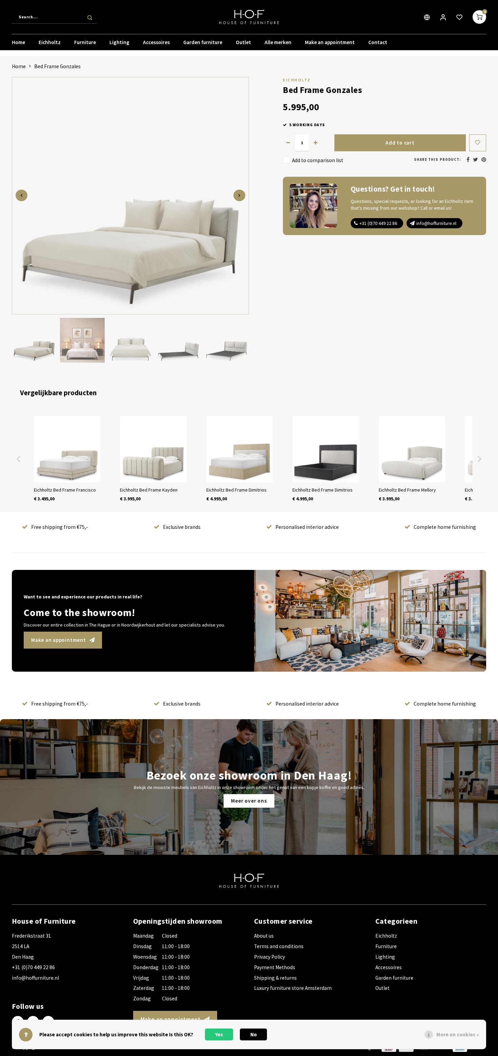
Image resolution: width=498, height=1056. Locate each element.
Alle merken (278, 42)
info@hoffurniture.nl (436, 223)
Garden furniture (202, 42)
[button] (18, 459)
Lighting (119, 42)
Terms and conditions (279, 946)
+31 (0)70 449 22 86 (378, 223)
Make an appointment (330, 42)
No (253, 1034)
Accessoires (156, 42)
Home (18, 42)
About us (264, 936)
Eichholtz (50, 42)
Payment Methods (274, 967)
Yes (219, 1034)
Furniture (85, 42)
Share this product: (437, 159)
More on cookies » (457, 1034)
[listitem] (67, 459)
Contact (377, 42)
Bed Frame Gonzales (57, 66)
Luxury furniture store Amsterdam (293, 988)
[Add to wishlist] (477, 142)
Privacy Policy (269, 957)
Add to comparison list (317, 160)
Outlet (243, 42)
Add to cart (400, 142)
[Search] (90, 17)
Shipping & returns (275, 978)
